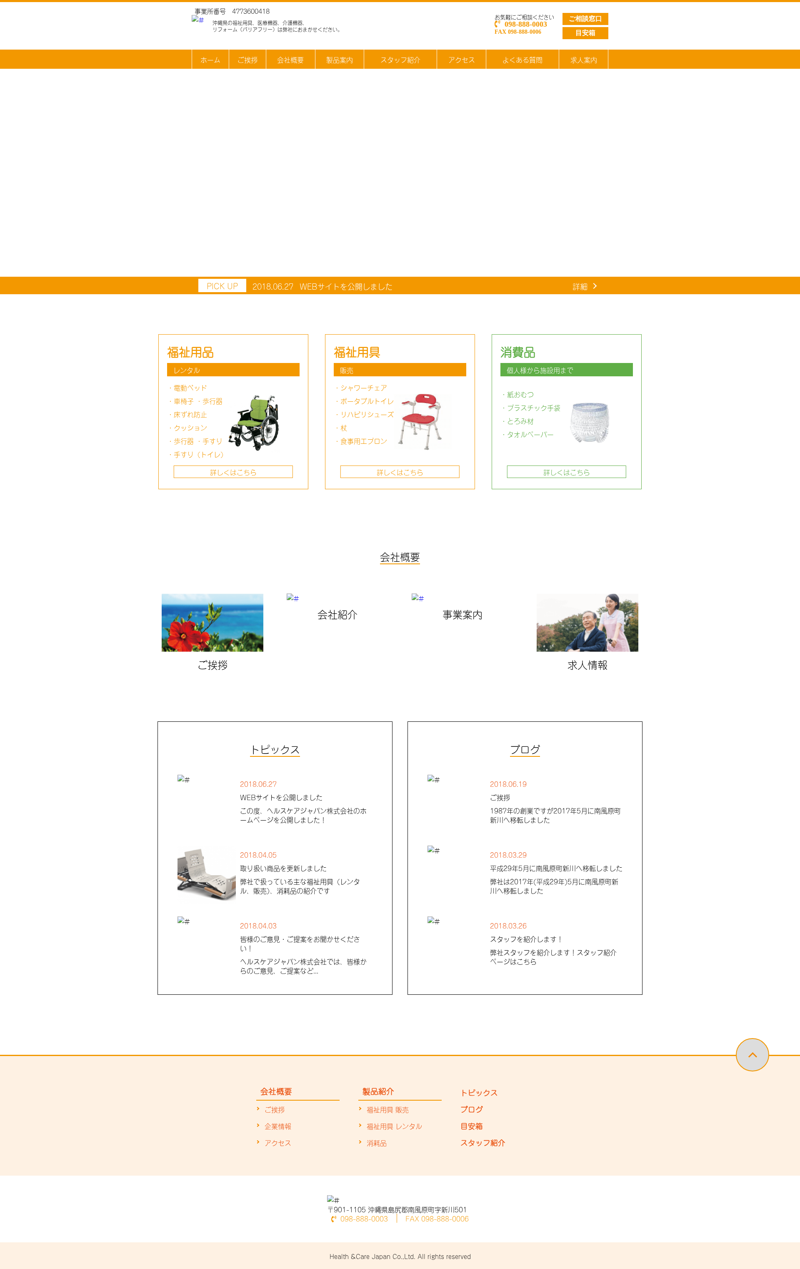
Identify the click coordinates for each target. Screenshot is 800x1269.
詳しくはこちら (233, 471)
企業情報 (278, 1125)
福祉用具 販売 (388, 1109)
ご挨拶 (248, 59)
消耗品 (377, 1142)
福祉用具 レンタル (394, 1125)
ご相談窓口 (585, 18)
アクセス (461, 59)
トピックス (479, 1092)
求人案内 (583, 59)
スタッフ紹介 (400, 59)
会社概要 (290, 59)
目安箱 (585, 32)
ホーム (210, 59)
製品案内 (339, 59)
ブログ (471, 1109)
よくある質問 (522, 59)
